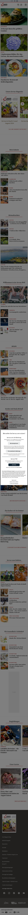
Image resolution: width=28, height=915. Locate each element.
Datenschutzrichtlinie (14, 482)
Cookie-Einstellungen (14, 483)
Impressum (14, 480)
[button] (14, 464)
